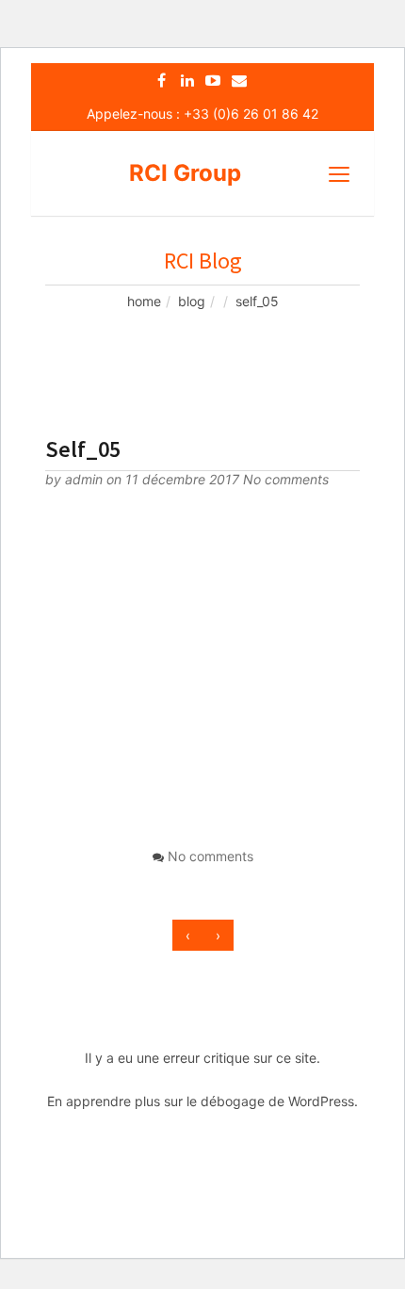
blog (191, 301)
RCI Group (185, 173)
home (144, 301)
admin (85, 479)
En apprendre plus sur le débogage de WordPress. (202, 1101)
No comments (286, 479)
